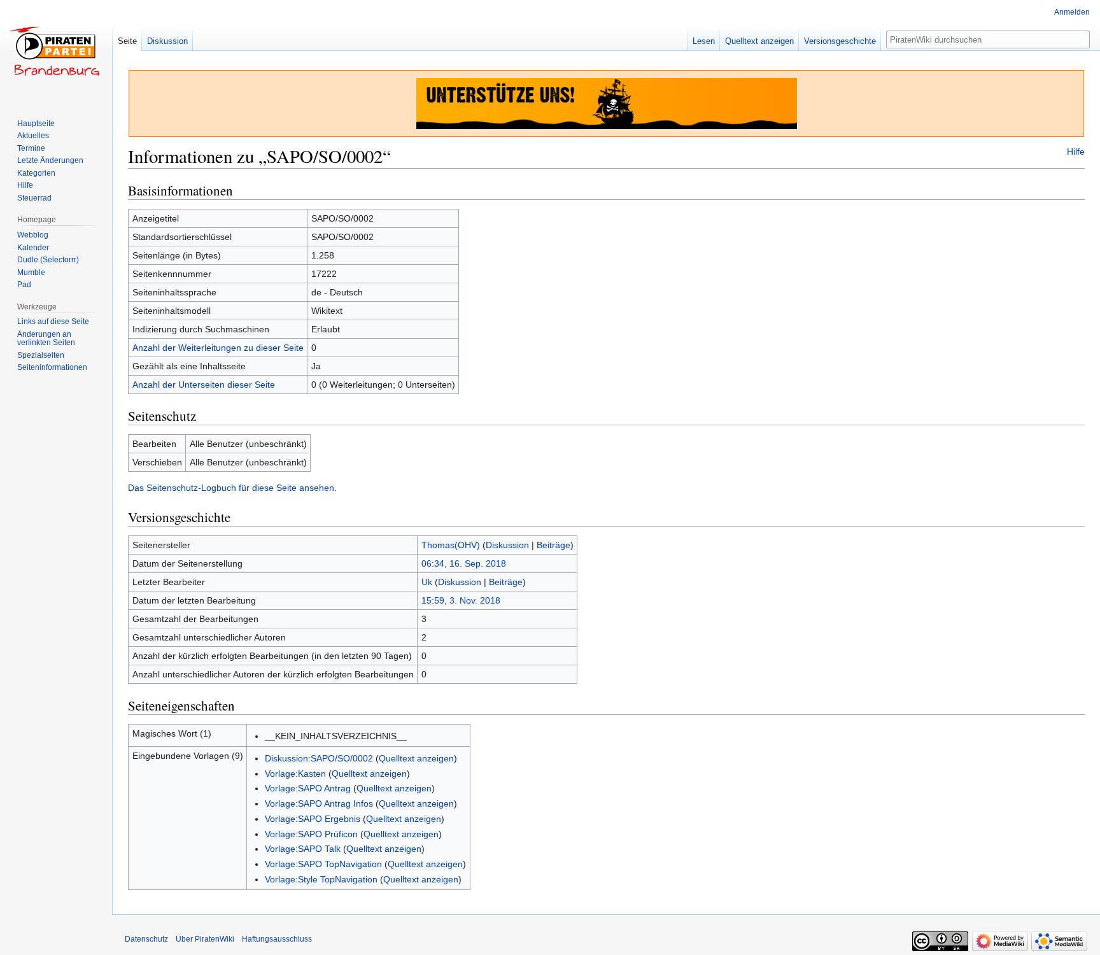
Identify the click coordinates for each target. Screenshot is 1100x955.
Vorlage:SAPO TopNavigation (323, 864)
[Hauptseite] (56, 51)
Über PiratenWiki (205, 939)
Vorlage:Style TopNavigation (321, 879)
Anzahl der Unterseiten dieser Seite (203, 384)
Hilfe (1076, 151)
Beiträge (553, 545)
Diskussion (507, 545)
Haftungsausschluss (277, 939)
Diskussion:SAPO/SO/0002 (319, 758)
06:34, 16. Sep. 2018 (463, 563)
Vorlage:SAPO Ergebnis (312, 819)
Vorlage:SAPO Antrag (308, 788)
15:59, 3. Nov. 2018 (460, 600)
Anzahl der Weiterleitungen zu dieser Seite (218, 348)
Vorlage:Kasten (295, 773)
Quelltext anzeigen (416, 758)
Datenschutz (146, 939)
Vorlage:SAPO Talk (303, 849)
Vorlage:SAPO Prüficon (311, 834)
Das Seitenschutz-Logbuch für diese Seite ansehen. (232, 488)
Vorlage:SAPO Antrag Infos (319, 803)
